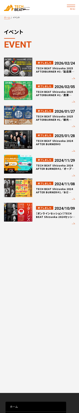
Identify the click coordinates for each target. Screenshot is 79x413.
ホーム (7, 17)
